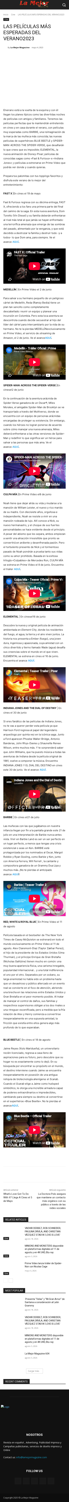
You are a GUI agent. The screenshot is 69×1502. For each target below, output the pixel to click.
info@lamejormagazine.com (31, 1457)
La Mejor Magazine (19, 47)
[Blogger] (18, 1481)
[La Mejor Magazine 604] (12, 1358)
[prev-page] (5, 1280)
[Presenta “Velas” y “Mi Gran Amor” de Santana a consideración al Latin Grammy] (12, 1304)
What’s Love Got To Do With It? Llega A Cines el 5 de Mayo (17, 1197)
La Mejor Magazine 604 (37, 1353)
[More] (48, 56)
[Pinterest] (32, 56)
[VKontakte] (51, 1481)
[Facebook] (17, 56)
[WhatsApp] (40, 56)
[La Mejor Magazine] (5, 47)
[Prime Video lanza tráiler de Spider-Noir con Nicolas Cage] (12, 1268)
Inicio (5, 14)
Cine (13, 14)
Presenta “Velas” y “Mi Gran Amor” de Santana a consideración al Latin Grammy (45, 1302)
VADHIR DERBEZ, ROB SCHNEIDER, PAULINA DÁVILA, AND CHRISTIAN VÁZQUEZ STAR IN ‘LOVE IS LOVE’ (43, 1231)
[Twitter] (25, 56)
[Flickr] (34, 1481)
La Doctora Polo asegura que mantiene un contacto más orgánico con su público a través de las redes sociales (51, 1201)
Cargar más (33, 1371)
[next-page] (11, 1280)
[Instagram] (43, 1481)
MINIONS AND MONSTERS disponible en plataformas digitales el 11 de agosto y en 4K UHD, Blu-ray (44, 1249)
